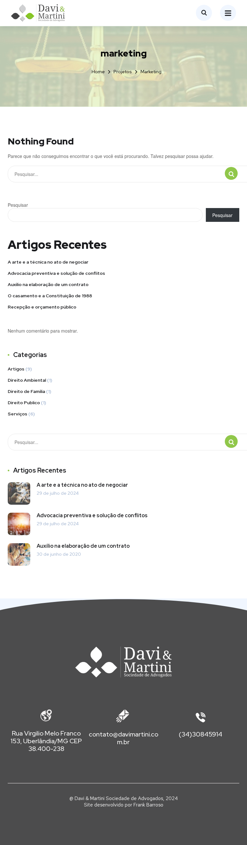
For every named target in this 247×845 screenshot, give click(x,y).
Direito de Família (26, 391)
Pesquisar (18, 205)
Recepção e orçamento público (42, 307)
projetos (123, 71)
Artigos (16, 369)
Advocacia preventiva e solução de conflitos (56, 273)
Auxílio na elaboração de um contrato (48, 284)
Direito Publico (24, 402)
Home (98, 71)
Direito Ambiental (27, 380)
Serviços (17, 414)
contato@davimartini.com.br (123, 738)
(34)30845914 (200, 734)
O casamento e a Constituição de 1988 (50, 296)
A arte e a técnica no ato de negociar (48, 262)
